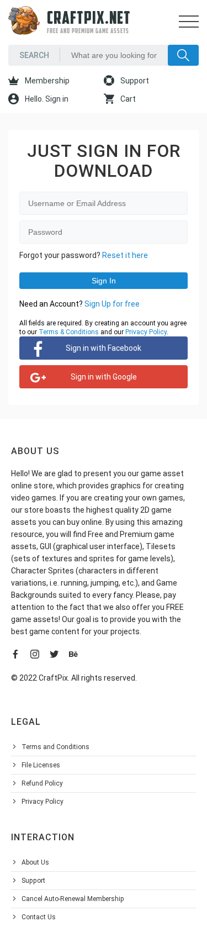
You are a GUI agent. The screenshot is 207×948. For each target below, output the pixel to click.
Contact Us (39, 917)
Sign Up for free (112, 303)
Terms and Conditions (55, 747)
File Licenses (41, 765)
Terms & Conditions (69, 332)
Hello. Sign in (45, 98)
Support (134, 80)
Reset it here (125, 255)
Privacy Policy (146, 332)
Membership (46, 80)
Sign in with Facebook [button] (103, 348)
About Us (35, 862)
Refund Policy (42, 783)
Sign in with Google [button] (104, 376)
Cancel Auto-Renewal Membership (73, 899)
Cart (127, 98)
